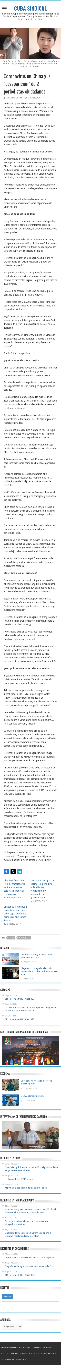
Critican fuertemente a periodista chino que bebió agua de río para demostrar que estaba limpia (15, 913)
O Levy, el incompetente (32, 1096)
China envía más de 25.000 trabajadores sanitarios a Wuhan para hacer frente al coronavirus (14, 887)
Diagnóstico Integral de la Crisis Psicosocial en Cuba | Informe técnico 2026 (39, 971)
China (11, 938)
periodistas (24, 938)
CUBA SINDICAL (30, 8)
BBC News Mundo (14, 98)
